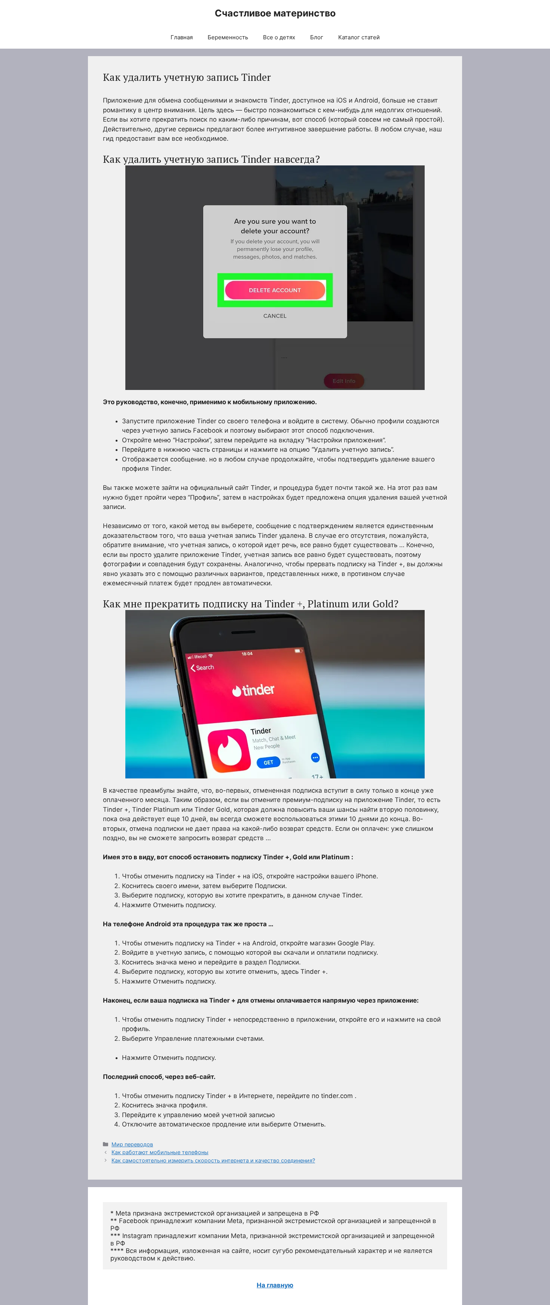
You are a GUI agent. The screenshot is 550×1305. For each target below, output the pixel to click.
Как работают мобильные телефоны (159, 1152)
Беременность (228, 37)
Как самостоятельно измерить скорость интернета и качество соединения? (213, 1160)
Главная (182, 37)
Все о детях (279, 37)
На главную (275, 1285)
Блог (316, 37)
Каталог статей (359, 37)
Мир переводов (132, 1144)
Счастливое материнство (275, 13)
